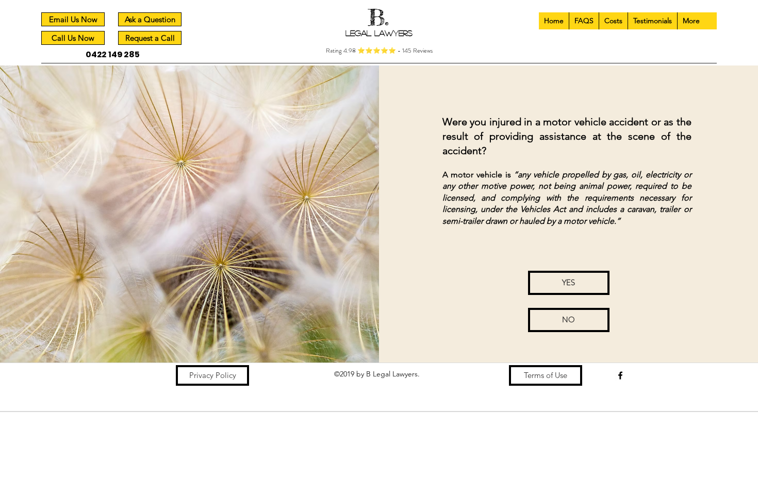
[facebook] (620, 375)
